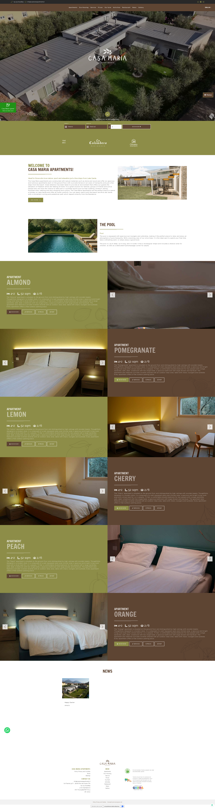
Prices (100, 7)
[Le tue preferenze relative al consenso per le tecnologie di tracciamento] (212, 805)
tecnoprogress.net (117, 802)
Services (29, 312)
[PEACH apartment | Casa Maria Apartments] (161, 559)
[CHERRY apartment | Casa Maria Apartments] (54, 491)
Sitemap (88, 775)
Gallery (141, 7)
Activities (116, 7)
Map (53, 312)
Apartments (73, 7)
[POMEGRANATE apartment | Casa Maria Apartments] (54, 363)
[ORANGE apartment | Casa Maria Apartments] (54, 627)
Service (93, 7)
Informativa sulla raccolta (97, 806)
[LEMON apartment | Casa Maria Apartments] (161, 427)
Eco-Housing (84, 7)
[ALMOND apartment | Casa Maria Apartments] (161, 295)
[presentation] (112, 294)
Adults (109, 123)
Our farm (108, 7)
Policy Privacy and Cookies (82, 771)
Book (88, 773)
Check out (88, 123)
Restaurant (126, 7)
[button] (208, 7)
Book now (15, 312)
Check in (66, 123)
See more (34, 200)
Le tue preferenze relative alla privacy (111, 806)
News (134, 7)
